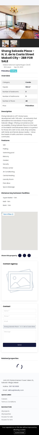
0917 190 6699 (14, 386)
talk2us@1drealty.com (16, 390)
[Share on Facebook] (19, 255)
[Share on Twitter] (29, 255)
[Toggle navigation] (36, 2)
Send (19, 345)
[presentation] (1, 43)
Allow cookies (19, 432)
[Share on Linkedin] (24, 255)
